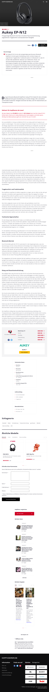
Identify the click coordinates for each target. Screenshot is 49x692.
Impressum (4, 670)
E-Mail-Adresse (5, 487)
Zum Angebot (24, 352)
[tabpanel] (36, 674)
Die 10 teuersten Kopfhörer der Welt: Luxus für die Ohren (19, 602)
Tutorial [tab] (20, 585)
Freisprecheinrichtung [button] (24, 423)
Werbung (4, 668)
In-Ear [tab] (9, 437)
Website (4, 491)
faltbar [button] (9, 423)
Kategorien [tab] (35, 662)
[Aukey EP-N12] (24, 13)
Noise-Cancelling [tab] (22, 437)
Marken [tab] (27, 662)
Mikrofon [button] (38, 423)
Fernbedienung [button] (15, 423)
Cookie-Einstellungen (6, 675)
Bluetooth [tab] (4, 437)
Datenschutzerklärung (7, 672)
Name (3, 483)
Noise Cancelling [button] (5, 425)
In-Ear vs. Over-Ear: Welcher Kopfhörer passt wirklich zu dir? (29, 603)
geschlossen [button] (32, 423)
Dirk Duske (13, 334)
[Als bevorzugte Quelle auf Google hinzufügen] (42, 45)
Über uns (4, 665)
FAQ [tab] (16, 585)
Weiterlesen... (18, 619)
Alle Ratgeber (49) (24, 634)
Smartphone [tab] (14, 437)
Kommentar (5, 472)
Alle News (24, 577)
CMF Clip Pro (30, 454)
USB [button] (11, 425)
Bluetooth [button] (4, 423)
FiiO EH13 (5, 454)
